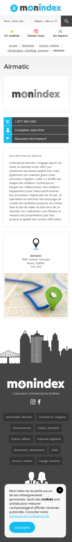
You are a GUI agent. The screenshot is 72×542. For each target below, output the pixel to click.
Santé (54, 450)
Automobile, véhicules (19, 417)
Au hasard (60, 36)
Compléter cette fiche (29, 130)
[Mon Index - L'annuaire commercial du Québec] (40, 7)
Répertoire (28, 45)
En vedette (11, 36)
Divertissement (22, 428)
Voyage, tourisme (49, 461)
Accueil (13, 45)
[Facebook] (39, 402)
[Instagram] (33, 402)
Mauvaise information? (31, 139)
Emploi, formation (48, 428)
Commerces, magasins (52, 417)
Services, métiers (49, 45)
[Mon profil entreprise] (36, 481)
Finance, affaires (21, 439)
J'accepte (22, 527)
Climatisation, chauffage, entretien (28, 50)
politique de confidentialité (29, 516)
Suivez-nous (36, 36)
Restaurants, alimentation (29, 450)
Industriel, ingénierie (49, 439)
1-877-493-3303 (25, 121)
